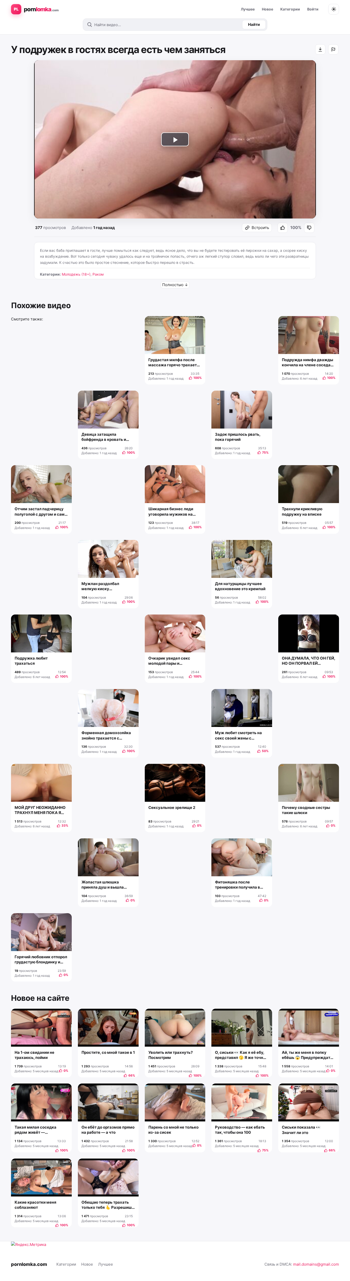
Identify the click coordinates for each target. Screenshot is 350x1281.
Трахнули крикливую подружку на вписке (302, 511)
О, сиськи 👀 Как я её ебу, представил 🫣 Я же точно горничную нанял (240, 1055)
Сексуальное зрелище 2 (171, 807)
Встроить (260, 227)
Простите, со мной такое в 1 (108, 1052)
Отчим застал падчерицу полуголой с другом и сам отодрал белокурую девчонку (40, 511)
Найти (254, 24)
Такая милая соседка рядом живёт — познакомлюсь (35, 1130)
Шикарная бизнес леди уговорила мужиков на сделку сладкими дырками (174, 511)
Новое (267, 9)
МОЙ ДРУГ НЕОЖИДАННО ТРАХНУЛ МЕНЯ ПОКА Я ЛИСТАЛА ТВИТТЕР (40, 810)
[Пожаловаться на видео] (333, 49)
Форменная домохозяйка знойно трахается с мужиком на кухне (106, 735)
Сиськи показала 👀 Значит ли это (301, 1130)
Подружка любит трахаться (31, 661)
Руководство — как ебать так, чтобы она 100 (240, 1130)
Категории (290, 9)
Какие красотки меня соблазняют (35, 1205)
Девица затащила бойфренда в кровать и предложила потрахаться (106, 437)
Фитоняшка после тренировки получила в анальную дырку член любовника (237, 885)
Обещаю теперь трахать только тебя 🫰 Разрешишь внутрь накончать (107, 1205)
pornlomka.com (29, 1264)
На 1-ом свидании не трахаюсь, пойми (34, 1055)
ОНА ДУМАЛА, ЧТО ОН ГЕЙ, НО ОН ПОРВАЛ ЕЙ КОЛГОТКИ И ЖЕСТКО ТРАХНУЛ (308, 661)
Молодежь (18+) (76, 274)
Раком (98, 274)
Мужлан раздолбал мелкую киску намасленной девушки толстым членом (103, 586)
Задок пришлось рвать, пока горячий (237, 437)
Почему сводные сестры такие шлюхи (306, 810)
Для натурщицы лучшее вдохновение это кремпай (240, 586)
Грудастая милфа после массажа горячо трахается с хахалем (174, 362)
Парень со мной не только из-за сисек (173, 1130)
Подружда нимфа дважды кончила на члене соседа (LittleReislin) (307, 362)
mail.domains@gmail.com (316, 1264)
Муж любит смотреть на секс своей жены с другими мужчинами (238, 735)
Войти (312, 9)
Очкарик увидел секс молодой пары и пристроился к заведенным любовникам (173, 661)
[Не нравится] (309, 228)
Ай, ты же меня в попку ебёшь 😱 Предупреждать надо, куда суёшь (307, 1055)
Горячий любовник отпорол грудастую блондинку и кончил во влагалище (41, 959)
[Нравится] (282, 228)
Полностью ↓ (175, 284)
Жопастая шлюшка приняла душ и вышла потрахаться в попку (102, 885)
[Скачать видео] (320, 49)
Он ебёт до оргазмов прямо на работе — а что (108, 1130)
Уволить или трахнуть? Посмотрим (170, 1055)
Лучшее (248, 9)
